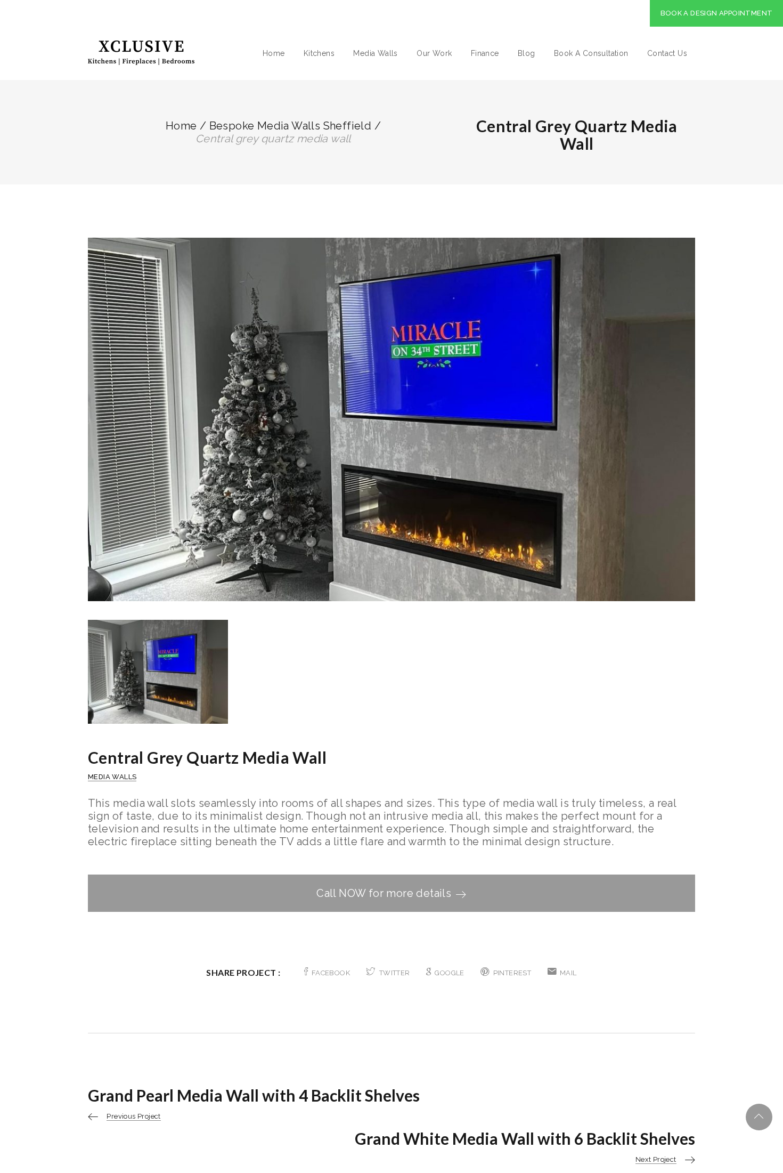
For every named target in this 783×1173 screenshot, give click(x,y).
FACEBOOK (331, 973)
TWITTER (394, 973)
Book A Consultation (591, 53)
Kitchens (319, 53)
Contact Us (667, 53)
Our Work (434, 53)
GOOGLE (449, 973)
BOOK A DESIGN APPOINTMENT (716, 13)
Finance (485, 53)
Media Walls (375, 53)
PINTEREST (512, 973)
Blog (526, 53)
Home (274, 53)
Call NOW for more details (383, 893)
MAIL (568, 973)
